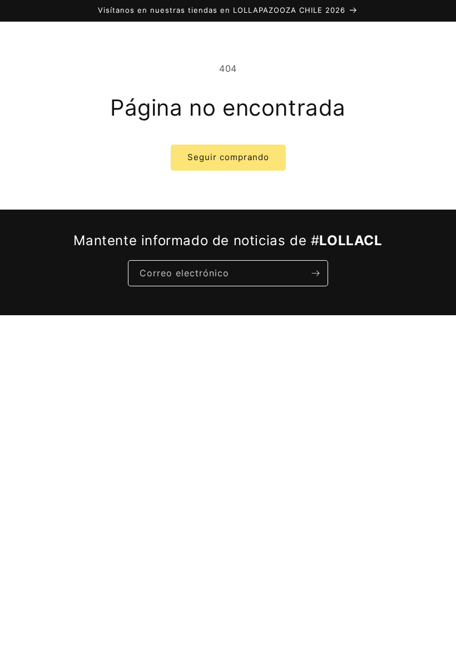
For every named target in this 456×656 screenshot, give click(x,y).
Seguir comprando (228, 157)
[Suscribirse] (315, 273)
